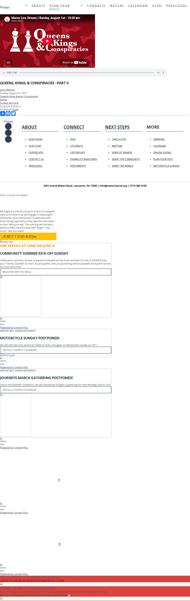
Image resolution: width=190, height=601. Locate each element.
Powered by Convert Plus (14, 327)
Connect (74, 127)
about (29, 127)
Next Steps (117, 127)
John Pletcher (7, 90)
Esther (3, 99)
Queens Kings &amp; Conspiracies (19, 96)
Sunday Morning (9, 103)
